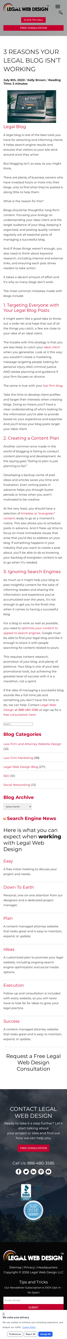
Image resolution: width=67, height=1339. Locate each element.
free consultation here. (19, 715)
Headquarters (47, 1267)
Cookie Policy (29, 1327)
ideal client (52, 347)
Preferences (15, 1334)
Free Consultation (33, 27)
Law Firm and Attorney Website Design (32, 744)
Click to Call (33, 19)
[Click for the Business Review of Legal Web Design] (33, 1192)
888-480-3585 (28, 710)
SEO (6, 776)
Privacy (29, 1267)
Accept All (45, 1334)
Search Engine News (31, 818)
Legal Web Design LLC (46, 1272)
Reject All (30, 1334)
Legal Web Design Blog (20, 767)
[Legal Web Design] (26, 10)
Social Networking (16, 785)
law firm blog (52, 385)
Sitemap (15, 1267)
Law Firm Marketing (18, 758)
